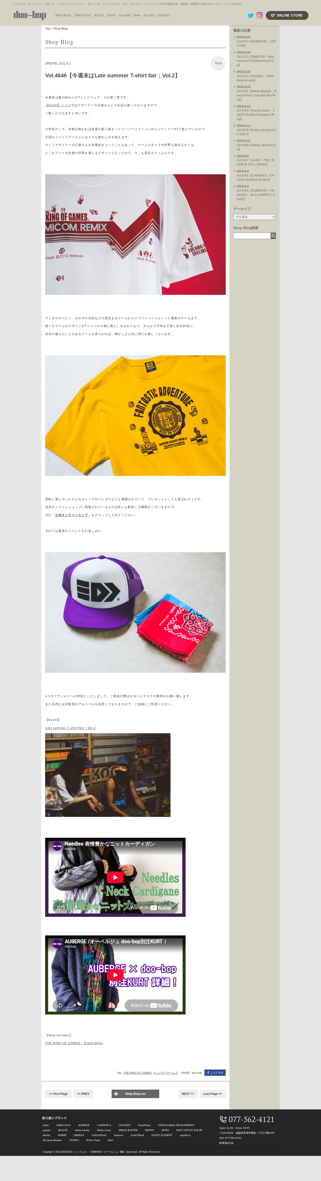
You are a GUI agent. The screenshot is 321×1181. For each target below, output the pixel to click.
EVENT (111, 15)
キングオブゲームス (165, 1072)
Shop (218, 63)
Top (47, 28)
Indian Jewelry (82, 1130)
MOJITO (149, 1130)
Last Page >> (212, 1094)
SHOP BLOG (63, 15)
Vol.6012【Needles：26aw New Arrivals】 (255, 76)
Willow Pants (93, 1140)
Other (110, 1140)
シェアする (217, 1072)
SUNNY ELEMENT (161, 1135)
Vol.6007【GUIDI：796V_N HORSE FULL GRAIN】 (255, 160)
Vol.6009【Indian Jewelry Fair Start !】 (256, 130)
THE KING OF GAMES (137, 1072)
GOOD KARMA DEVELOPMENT (176, 1125)
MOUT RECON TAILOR (189, 1130)
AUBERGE (84, 1125)
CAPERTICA (104, 1125)
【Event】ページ (58, 105)
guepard (46, 1130)
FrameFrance (144, 1125)
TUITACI (74, 1140)
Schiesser (118, 1135)
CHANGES (124, 1125)
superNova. (185, 1135)
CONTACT (164, 15)
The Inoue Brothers (52, 1140)
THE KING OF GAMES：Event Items (74, 1043)
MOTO (165, 1130)
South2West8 (137, 1135)
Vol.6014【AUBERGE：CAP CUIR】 (256, 41)
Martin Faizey (104, 1130)
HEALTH (62, 1130)
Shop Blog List (135, 1094)
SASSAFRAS (99, 1135)
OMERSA (79, 1135)
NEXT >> (188, 1094)
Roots (99, 15)
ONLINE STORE (290, 15)
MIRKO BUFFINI (128, 1130)
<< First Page (58, 1094)
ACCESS (148, 15)
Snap (137, 15)
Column (125, 15)
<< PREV (83, 1094)
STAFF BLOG (82, 15)
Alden (46, 1125)
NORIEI (62, 1135)
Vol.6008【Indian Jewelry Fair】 (256, 145)
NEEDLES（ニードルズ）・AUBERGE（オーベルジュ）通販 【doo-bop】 (100, 1152)
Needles (46, 1135)
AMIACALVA (63, 1125)
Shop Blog (60, 28)
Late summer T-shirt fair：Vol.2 (70, 728)
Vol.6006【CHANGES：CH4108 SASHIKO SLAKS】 (255, 176)
